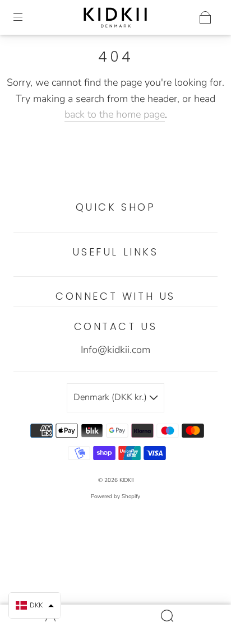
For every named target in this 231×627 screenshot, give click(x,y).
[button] (35, 605)
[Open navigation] (25, 17)
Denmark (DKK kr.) (111, 397)
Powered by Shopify (115, 496)
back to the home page (114, 114)
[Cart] (205, 17)
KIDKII (126, 480)
